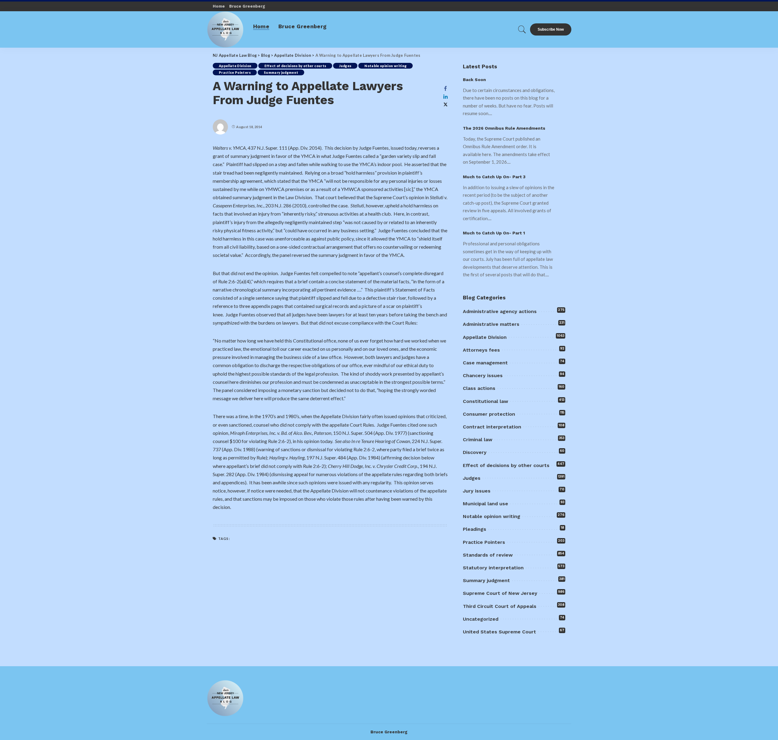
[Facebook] (445, 88)
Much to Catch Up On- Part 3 (494, 176)
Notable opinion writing (385, 66)
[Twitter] (445, 104)
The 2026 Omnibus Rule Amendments (504, 128)
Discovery (475, 452)
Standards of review (488, 555)
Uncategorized (480, 619)
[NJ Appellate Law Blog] (225, 29)
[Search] (522, 29)
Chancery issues (483, 375)
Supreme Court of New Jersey (500, 593)
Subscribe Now (551, 29)
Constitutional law (485, 401)
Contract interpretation (492, 427)
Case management (485, 363)
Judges (345, 66)
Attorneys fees (481, 350)
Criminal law (477, 439)
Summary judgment (281, 72)
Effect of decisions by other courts (295, 66)
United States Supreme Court (499, 632)
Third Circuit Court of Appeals (499, 606)
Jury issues (477, 491)
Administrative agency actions (500, 311)
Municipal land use (485, 503)
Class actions (479, 388)
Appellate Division (235, 66)
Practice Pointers (235, 72)
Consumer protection (489, 414)
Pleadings (474, 529)
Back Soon (474, 79)
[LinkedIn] (445, 96)
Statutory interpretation (493, 568)
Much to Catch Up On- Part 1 (494, 232)
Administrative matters (491, 324)
